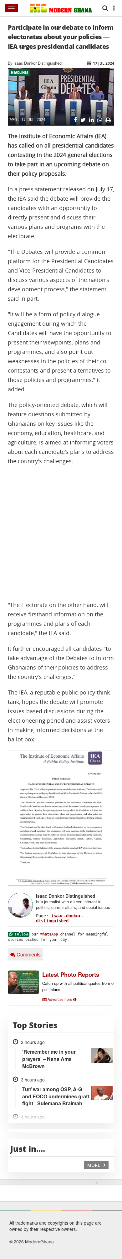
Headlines (19, 72)
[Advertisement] (61, 533)
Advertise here (60, 999)
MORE (94, 1165)
